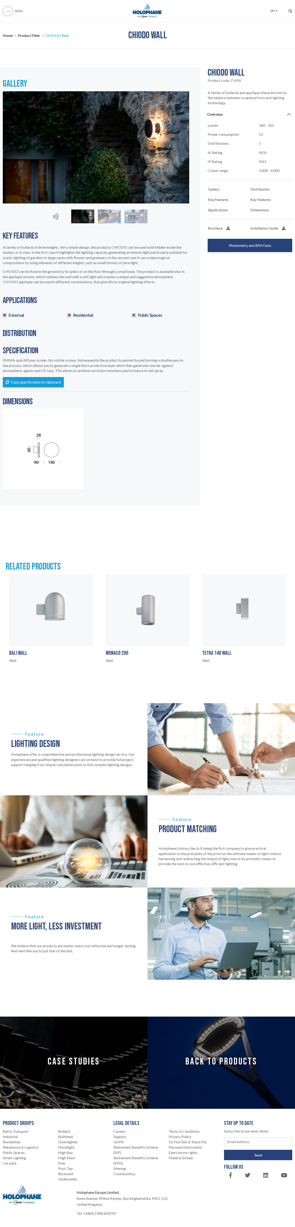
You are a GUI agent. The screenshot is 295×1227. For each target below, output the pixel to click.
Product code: (224, 80)
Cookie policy (124, 1173)
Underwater (67, 1179)
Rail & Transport (16, 1131)
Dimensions (259, 210)
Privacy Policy (180, 1136)
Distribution (260, 189)
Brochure (215, 228)
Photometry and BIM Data (250, 245)
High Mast (66, 1158)
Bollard (64, 1131)
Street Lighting (14, 1158)
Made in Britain (181, 1158)
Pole (61, 1163)
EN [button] (272, 11)
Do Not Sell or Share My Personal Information (188, 1144)
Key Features (218, 199)
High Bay (65, 1152)
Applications (218, 210)
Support (119, 1136)
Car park (10, 1163)
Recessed (65, 1173)
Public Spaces (14, 1152)
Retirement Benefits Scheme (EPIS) (135, 1160)
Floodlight (66, 1147)
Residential (11, 1142)
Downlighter (68, 1142)
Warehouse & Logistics (21, 1147)
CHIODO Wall (57, 35)
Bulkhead (65, 1136)
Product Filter (29, 35)
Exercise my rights (183, 1152)
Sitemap (119, 1168)
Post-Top (65, 1168)
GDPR (118, 1142)
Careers (119, 1131)
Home (8, 35)
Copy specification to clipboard (36, 382)
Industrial (10, 1136)
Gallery (213, 189)
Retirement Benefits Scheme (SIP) (135, 1150)
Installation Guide (264, 228)
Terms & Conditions (184, 1131)
